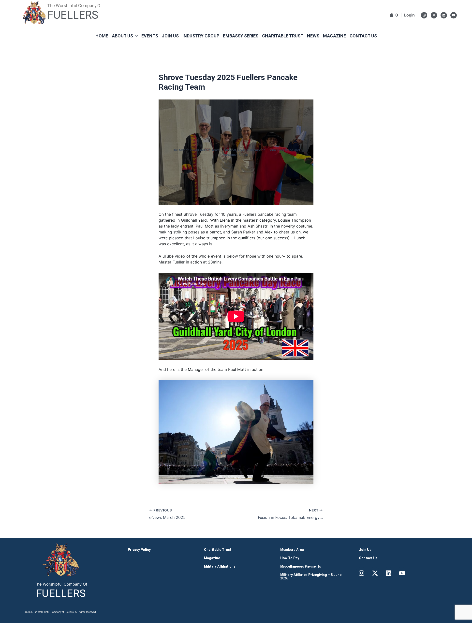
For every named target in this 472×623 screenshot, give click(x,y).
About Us (122, 35)
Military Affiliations (220, 566)
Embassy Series (240, 35)
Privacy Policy (139, 550)
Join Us (170, 35)
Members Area (292, 550)
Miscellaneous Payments (300, 566)
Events (149, 35)
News (313, 35)
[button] (125, 36)
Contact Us (363, 35)
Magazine (334, 35)
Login (409, 15)
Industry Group (200, 35)
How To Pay (289, 558)
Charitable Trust (282, 35)
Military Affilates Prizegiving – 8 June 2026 (310, 576)
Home (101, 35)
